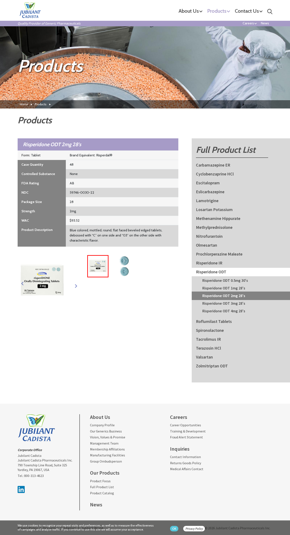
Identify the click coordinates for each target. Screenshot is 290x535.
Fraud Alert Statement (186, 437)
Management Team (104, 443)
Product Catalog (102, 493)
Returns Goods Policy (185, 463)
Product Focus (100, 481)
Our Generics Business (106, 431)
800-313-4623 (34, 476)
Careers (248, 23)
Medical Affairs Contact (186, 469)
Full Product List (102, 487)
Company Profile (102, 425)
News (265, 23)
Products (216, 11)
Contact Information (185, 457)
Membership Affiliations (107, 449)
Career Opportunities (185, 425)
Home (24, 104)
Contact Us (247, 11)
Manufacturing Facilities (107, 455)
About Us (189, 11)
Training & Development (188, 431)
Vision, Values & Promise (107, 437)
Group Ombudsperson (106, 461)
